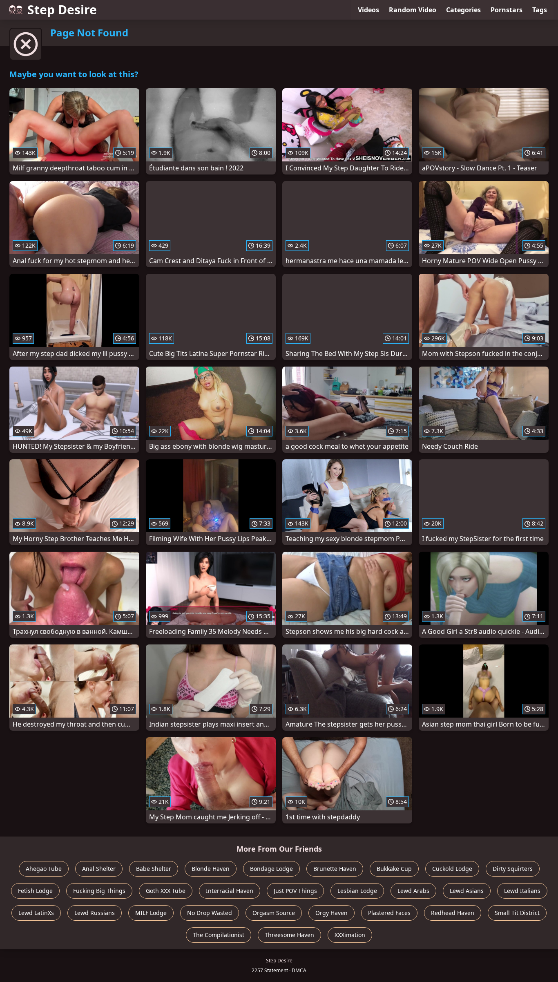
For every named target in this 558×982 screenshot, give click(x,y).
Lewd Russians (94, 913)
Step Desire (62, 9)
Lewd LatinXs (36, 913)
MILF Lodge (151, 913)
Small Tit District (517, 913)
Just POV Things (295, 891)
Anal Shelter (99, 868)
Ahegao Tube (44, 868)
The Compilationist (218, 935)
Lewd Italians (522, 891)
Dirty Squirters (513, 868)
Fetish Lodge (35, 891)
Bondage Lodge (271, 868)
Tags (539, 9)
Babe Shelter (153, 868)
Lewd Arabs (413, 891)
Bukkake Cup (394, 868)
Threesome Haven (289, 935)
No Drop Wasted (209, 913)
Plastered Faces (389, 913)
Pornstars (506, 9)
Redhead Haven (452, 913)
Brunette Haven (334, 868)
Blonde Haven (211, 868)
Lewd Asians (467, 891)
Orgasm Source (273, 913)
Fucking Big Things (99, 891)
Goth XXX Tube (165, 891)
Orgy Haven (331, 913)
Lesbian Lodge (357, 891)
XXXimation (350, 935)
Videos (368, 9)
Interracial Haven (229, 891)
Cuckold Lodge (452, 868)
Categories (463, 9)
